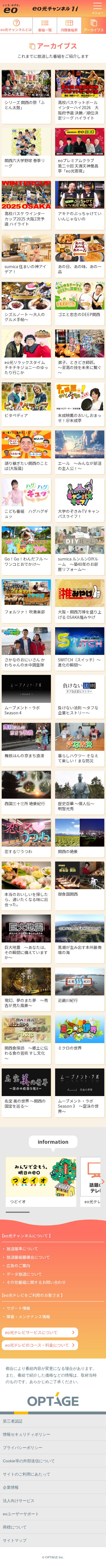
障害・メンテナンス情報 (28, 1316)
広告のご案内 (18, 1265)
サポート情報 (18, 1308)
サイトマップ (15, 1540)
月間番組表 (69, 29)
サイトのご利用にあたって (26, 1474)
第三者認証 (13, 1421)
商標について (15, 1527)
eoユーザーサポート (21, 1514)
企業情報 (11, 1487)
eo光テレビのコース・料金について (37, 1345)
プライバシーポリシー (22, 1447)
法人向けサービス (18, 1500)
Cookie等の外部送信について (29, 1461)
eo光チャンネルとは (16, 29)
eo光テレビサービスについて (31, 1332)
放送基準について (22, 1248)
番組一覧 (45, 29)
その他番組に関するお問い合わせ (36, 1282)
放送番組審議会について (28, 1257)
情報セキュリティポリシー (26, 1434)
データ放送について (24, 1274)
